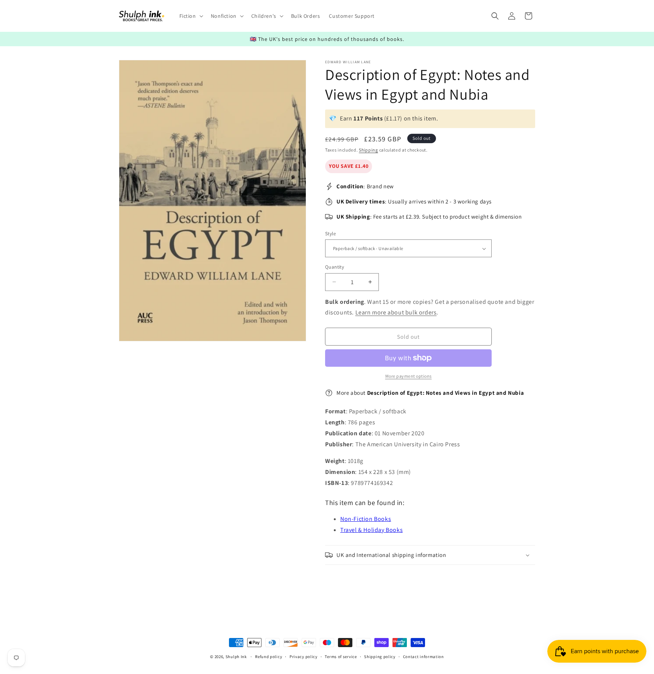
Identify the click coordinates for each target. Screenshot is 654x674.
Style (330, 233)
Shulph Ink (236, 656)
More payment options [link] (408, 376)
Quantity (334, 267)
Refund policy (268, 656)
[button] (190, 16)
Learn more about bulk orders (396, 312)
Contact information (423, 656)
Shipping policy (380, 656)
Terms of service (341, 656)
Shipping (368, 150)
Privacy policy (304, 656)
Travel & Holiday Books (371, 530)
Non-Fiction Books (365, 519)
